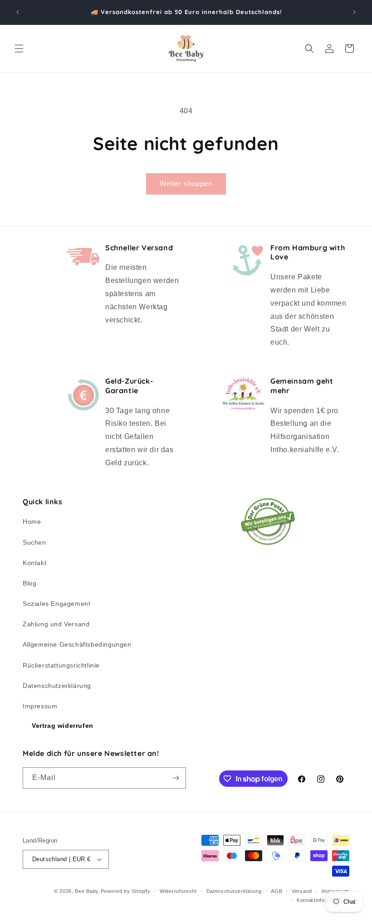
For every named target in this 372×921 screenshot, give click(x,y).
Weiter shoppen (186, 183)
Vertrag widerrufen (62, 725)
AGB (276, 891)
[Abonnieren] (176, 778)
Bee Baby (87, 891)
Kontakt (34, 562)
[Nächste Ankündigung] (354, 12)
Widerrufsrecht (178, 891)
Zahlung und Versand (56, 624)
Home (32, 521)
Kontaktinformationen (323, 900)
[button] (19, 48)
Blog (29, 583)
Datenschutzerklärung (57, 685)
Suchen (34, 542)
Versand (302, 891)
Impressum (40, 706)
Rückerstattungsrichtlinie (61, 665)
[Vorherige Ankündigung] (18, 12)
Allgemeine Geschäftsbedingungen (77, 644)
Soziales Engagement (56, 603)
